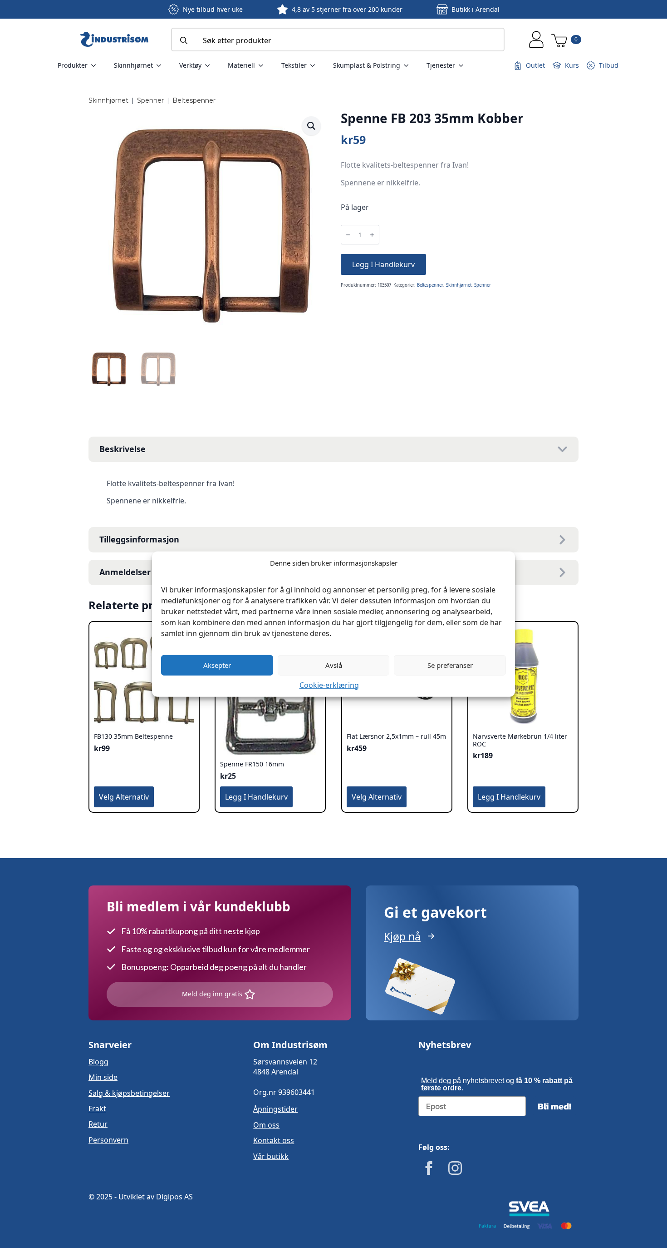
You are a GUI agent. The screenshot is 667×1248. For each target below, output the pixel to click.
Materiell (241, 65)
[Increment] (372, 235)
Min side (103, 1077)
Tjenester (441, 65)
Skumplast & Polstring (366, 65)
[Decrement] (348, 235)
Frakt (97, 1109)
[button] (311, 125)
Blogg (98, 1062)
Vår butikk (271, 1156)
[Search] (184, 40)
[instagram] (455, 1168)
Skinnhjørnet (133, 65)
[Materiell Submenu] (263, 65)
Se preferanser (450, 665)
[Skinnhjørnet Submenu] (161, 65)
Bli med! (554, 1106)
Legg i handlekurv (383, 264)
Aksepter (217, 665)
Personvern (108, 1140)
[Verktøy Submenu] (210, 65)
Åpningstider (275, 1109)
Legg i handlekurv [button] (256, 797)
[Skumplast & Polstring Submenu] (408, 65)
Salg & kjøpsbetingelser (129, 1093)
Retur (98, 1124)
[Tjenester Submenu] (463, 65)
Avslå (333, 665)
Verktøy (190, 65)
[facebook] (428, 1168)
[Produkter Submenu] (96, 65)
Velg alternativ (124, 797)
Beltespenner (194, 100)
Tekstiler (294, 65)
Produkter (73, 65)
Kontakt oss (273, 1140)
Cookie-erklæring (329, 685)
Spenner (150, 100)
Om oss (266, 1125)
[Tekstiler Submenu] (315, 65)
